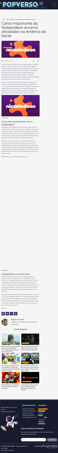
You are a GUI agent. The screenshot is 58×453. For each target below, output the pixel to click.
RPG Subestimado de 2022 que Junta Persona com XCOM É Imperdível (10, 386)
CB (6, 308)
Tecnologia (41, 423)
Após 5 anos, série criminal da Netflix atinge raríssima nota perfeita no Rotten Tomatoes (29, 348)
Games (4, 362)
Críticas (41, 413)
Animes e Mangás (10, 19)
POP (45, 417)
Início (3, 19)
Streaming (41, 421)
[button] (33, 61)
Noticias (41, 417)
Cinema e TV (6, 343)
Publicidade (42, 419)
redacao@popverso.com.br (29, 417)
